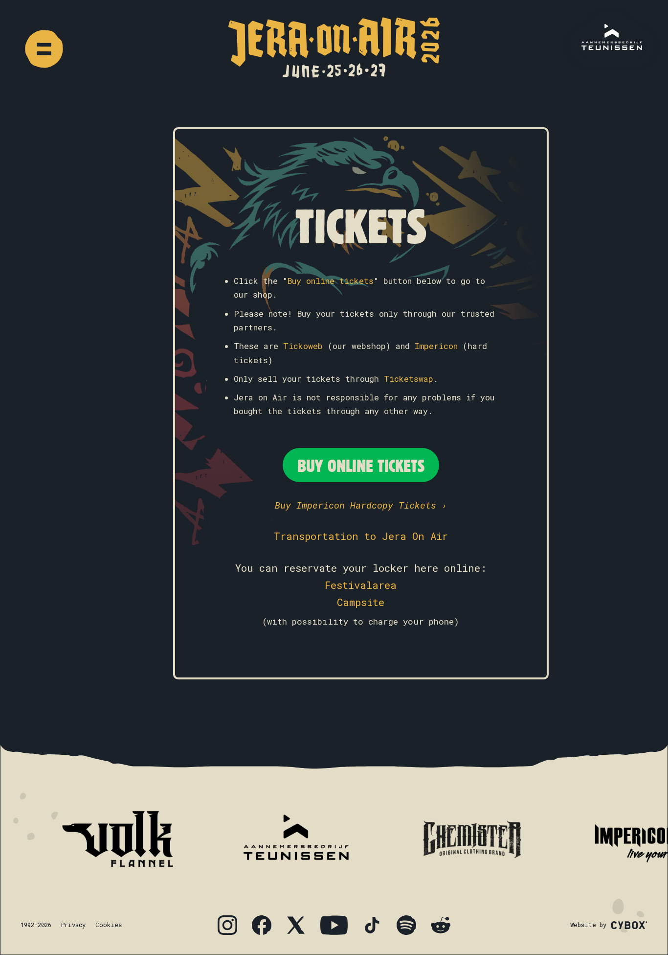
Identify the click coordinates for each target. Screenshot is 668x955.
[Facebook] (261, 925)
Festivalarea (361, 585)
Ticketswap (408, 378)
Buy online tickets (331, 281)
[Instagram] (227, 925)
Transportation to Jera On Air (361, 536)
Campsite (360, 602)
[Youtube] (334, 925)
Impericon (436, 346)
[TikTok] (372, 925)
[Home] (334, 48)
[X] (296, 925)
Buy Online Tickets (360, 465)
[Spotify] (406, 925)
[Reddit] (440, 925)
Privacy (73, 925)
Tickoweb (303, 346)
